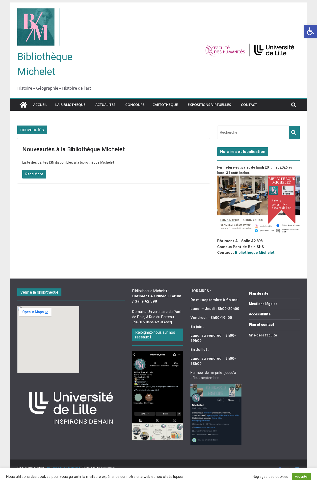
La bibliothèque (70, 104)
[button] (310, 31)
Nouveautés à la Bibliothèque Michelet (73, 149)
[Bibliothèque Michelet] (23, 105)
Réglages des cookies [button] (270, 476)
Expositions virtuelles (209, 104)
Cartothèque (165, 104)
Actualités (105, 104)
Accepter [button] (301, 476)
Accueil (40, 104)
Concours (135, 104)
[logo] (71, 383)
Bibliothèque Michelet (255, 252)
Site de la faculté (263, 335)
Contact (249, 104)
